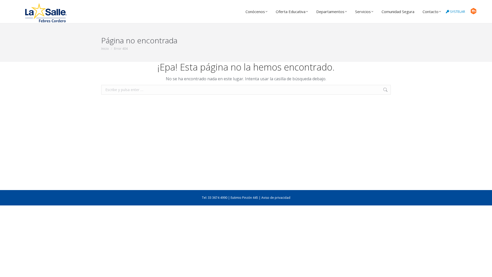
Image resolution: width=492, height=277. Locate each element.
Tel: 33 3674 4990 (214, 197)
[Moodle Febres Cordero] (473, 13)
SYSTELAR (457, 11)
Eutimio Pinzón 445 (244, 197)
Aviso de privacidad (275, 197)
